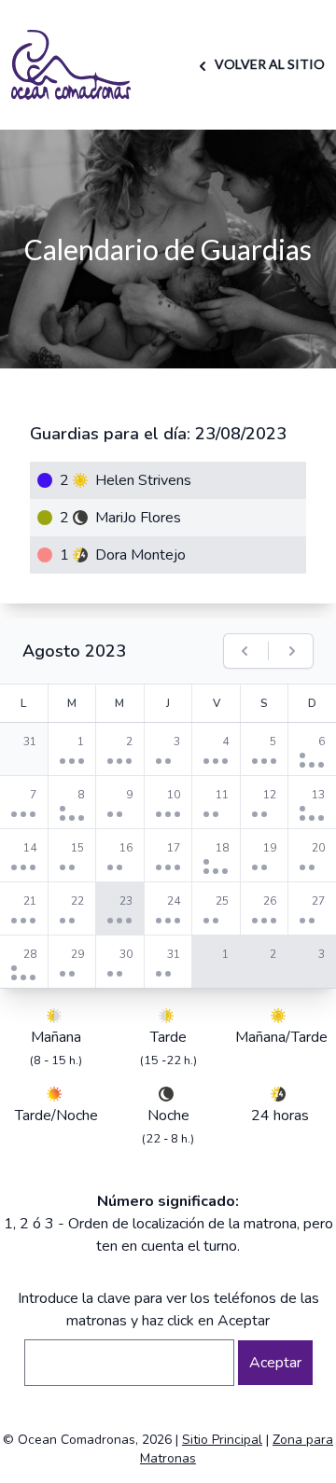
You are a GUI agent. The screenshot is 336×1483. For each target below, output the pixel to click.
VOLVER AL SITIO (268, 64)
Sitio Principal (222, 1439)
